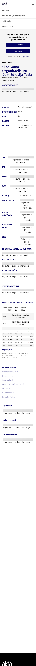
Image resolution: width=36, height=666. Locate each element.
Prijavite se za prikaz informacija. (15, 91)
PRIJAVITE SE (18, 51)
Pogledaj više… (7, 350)
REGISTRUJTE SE (18, 45)
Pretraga (5, 10)
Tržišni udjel (6, 21)
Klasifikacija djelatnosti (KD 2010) (14, 16)
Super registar (7, 26)
